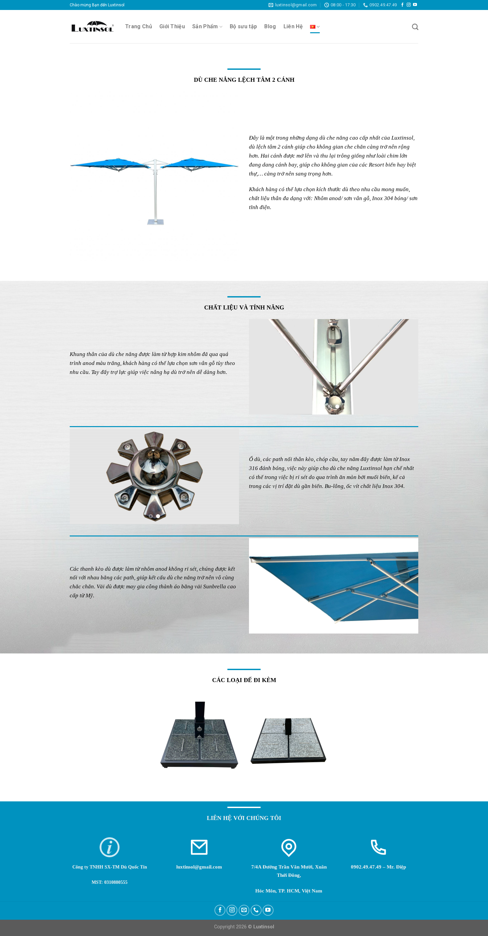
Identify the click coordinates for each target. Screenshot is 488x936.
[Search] (415, 27)
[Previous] (261, 366)
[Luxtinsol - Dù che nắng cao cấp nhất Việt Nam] (92, 27)
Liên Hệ (293, 26)
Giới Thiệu (172, 26)
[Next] (407, 366)
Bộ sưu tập (243, 26)
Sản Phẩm (205, 26)
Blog (270, 26)
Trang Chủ (138, 26)
